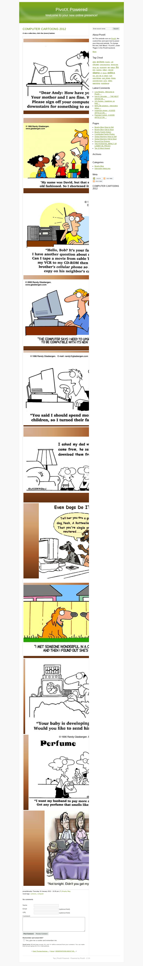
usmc (105, 81)
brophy (107, 62)
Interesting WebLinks (102, 169)
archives (100, 62)
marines (99, 70)
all (108, 83)
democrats (114, 64)
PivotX (113, 39)
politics (111, 72)
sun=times (97, 78)
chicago (96, 64)
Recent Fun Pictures (102, 141)
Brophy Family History (103, 132)
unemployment (98, 81)
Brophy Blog (66, 891)
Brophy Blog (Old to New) (104, 130)
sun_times (106, 78)
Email (25, 909)
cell (112, 62)
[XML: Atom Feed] (98, 181)
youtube (104, 83)
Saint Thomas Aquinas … (41, 951)
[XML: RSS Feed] (108, 178)
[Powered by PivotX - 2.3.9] (98, 178)
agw (94, 62)
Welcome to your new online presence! (71, 15)
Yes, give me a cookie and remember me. (41, 940)
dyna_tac (96, 67)
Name (25, 905)
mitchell (110, 70)
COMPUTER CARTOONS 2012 (44, 29)
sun (110, 76)
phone (105, 73)
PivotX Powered (71, 9)
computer (40, 894)
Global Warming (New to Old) (106, 137)
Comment (26, 916)
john (94, 70)
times (113, 78)
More (94, 52)
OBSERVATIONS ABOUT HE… (65, 951)
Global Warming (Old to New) (106, 139)
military (105, 70)
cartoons (33, 894)
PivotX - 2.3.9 (85, 958)
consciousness (105, 64)
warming (96, 83)
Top (54, 958)
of (101, 73)
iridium (113, 67)
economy (103, 67)
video (110, 81)
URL (24, 912)
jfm (117, 67)
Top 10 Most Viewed (102, 148)
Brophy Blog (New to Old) (104, 127)
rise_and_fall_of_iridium (100, 76)
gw (109, 67)
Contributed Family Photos (105, 134)
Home (52, 951)
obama (96, 72)
